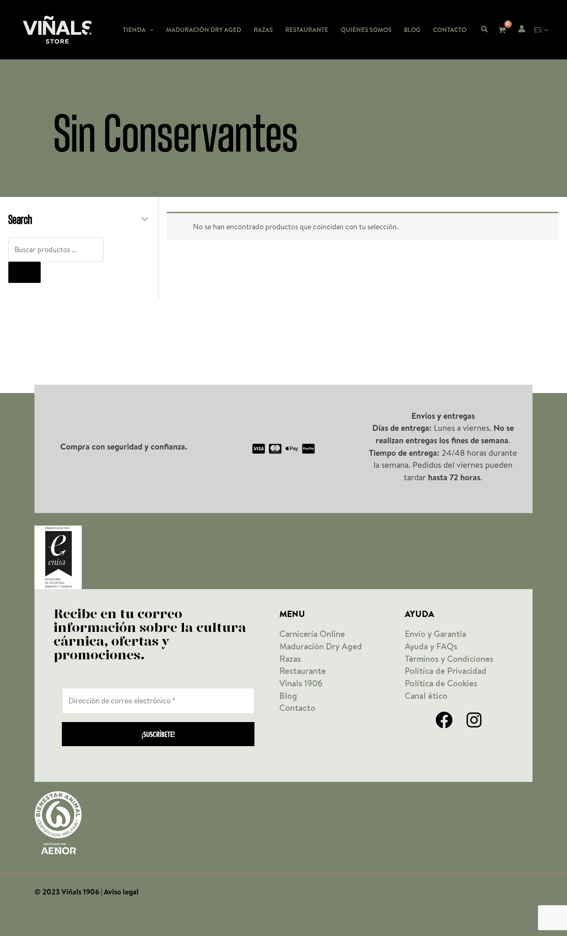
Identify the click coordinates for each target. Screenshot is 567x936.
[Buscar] (24, 272)
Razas (290, 659)
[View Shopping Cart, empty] (501, 31)
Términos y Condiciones (449, 659)
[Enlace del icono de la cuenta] (521, 28)
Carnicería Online (312, 634)
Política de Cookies (441, 683)
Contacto (297, 708)
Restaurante (302, 671)
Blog (288, 696)
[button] (150, 30)
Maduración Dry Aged (320, 646)
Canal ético (426, 696)
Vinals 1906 (301, 683)
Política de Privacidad (445, 671)
